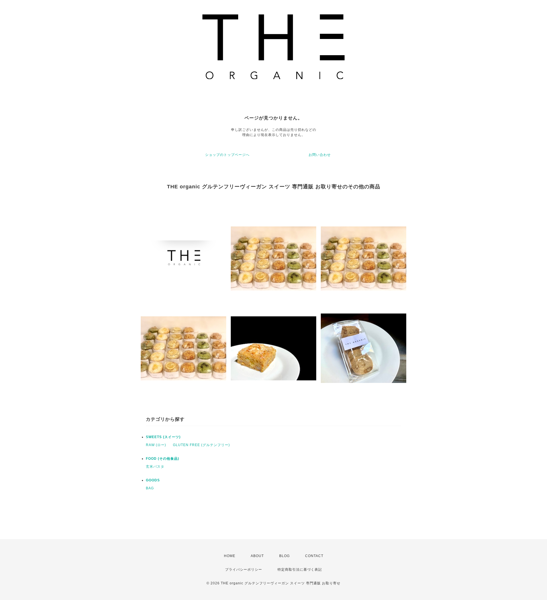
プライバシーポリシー (243, 570)
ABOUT (257, 556)
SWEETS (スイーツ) (163, 437)
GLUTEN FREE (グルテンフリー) (201, 445)
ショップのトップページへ (227, 155)
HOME (229, 556)
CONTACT (314, 556)
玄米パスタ (155, 467)
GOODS (153, 480)
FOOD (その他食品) (162, 459)
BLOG (284, 556)
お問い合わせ (320, 155)
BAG (150, 488)
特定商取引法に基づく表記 (299, 570)
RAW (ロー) (156, 445)
